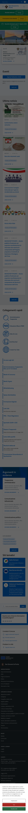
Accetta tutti (14, 809)
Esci (14, 805)
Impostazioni (14, 801)
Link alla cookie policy (15, 796)
